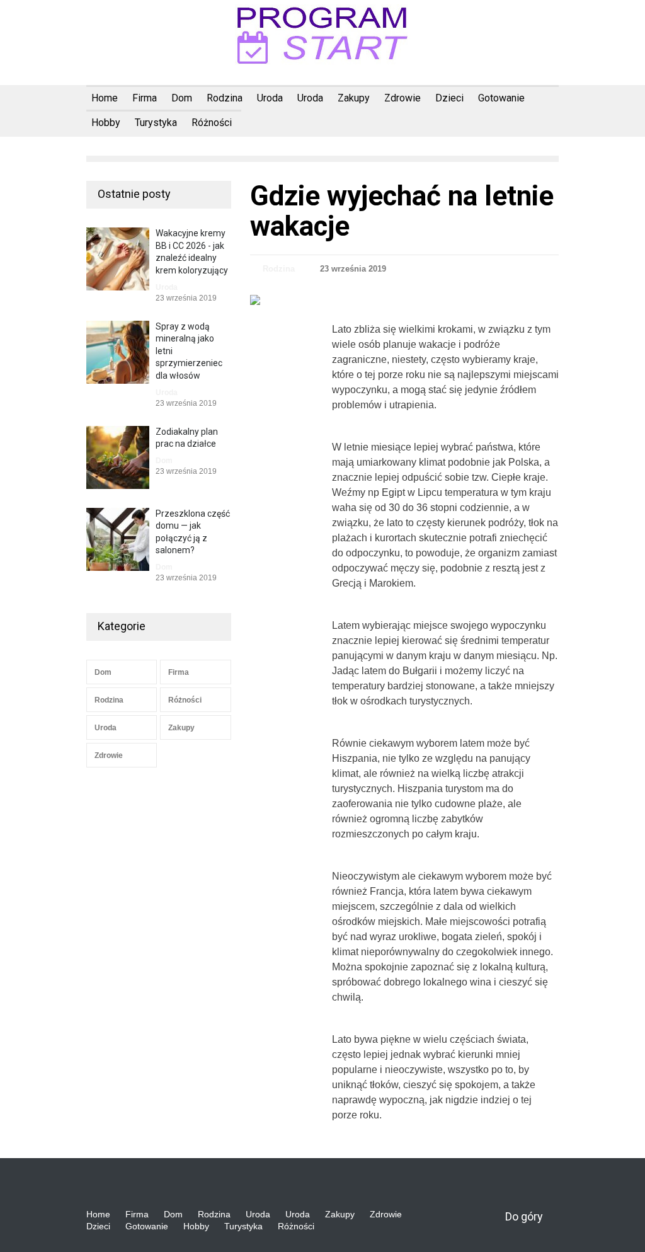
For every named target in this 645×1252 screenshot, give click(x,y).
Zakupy (354, 98)
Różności (211, 123)
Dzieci (449, 98)
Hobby (105, 123)
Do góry (524, 1216)
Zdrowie (402, 98)
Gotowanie (501, 98)
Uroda (270, 98)
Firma (144, 98)
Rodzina (225, 98)
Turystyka (156, 123)
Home (104, 98)
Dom (181, 98)
